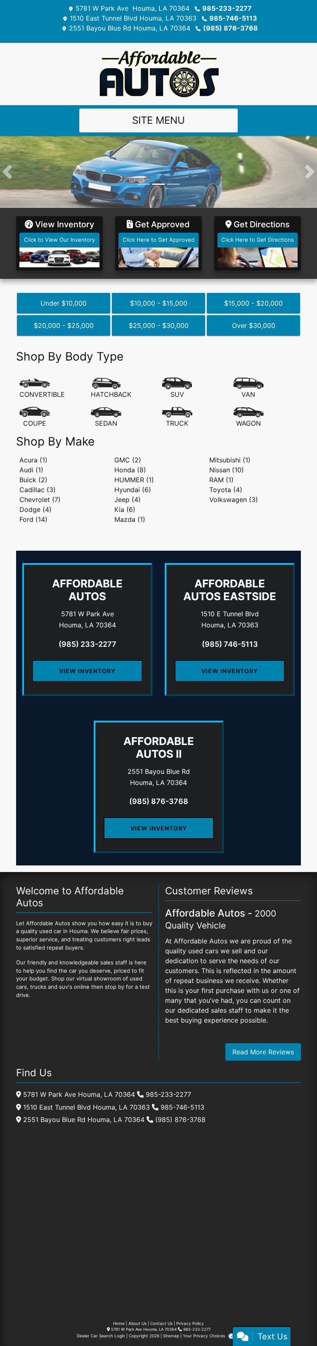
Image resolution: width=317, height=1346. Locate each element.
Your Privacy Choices (204, 1335)
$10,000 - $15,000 (158, 303)
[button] (7, 172)
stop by (114, 986)
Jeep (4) (127, 499)
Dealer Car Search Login (101, 1335)
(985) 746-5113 (230, 644)
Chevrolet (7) (40, 499)
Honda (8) (130, 470)
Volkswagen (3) (233, 499)
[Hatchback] (111, 388)
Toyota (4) (225, 490)
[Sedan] (106, 417)
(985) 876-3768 (230, 28)
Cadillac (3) (37, 490)
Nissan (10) (226, 470)
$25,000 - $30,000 (159, 325)
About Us (137, 1323)
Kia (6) (124, 509)
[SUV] (177, 388)
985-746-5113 (233, 18)
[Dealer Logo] (158, 73)
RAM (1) (221, 480)
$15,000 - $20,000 (253, 303)
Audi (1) (31, 470)
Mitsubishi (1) (230, 460)
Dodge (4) (35, 509)
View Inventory (87, 670)
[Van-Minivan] (248, 388)
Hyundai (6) (132, 490)
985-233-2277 (227, 8)
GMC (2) (127, 460)
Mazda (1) (129, 519)
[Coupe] (34, 417)
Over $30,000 (253, 325)
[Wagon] (248, 417)
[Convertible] (42, 388)
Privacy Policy (190, 1323)
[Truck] (177, 417)
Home (119, 1323)
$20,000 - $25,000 (64, 325)
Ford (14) (33, 519)
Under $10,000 (63, 303)
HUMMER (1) (134, 480)
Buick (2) (33, 480)
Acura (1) (33, 460)
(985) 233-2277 (87, 644)
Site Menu (158, 120)
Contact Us (161, 1323)
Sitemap (171, 1335)
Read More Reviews (263, 1052)
